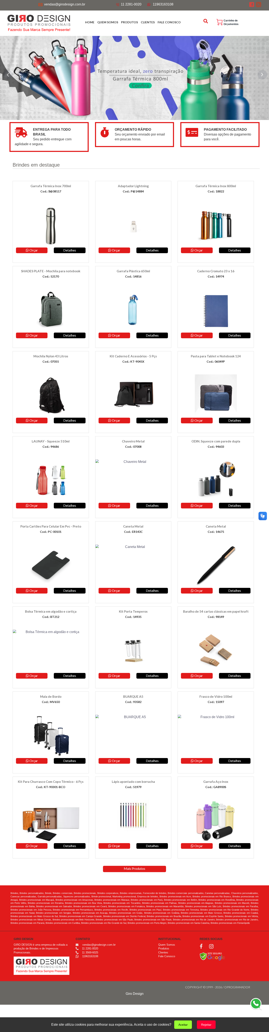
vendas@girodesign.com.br (64, 4)
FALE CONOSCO (169, 22)
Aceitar (183, 1024)
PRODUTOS (129, 22)
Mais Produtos (134, 868)
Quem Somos (166, 944)
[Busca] (206, 21)
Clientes (163, 952)
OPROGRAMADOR (237, 987)
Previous (6, 74)
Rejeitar (206, 1024)
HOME (89, 22)
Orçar (33, 250)
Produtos (163, 948)
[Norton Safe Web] (212, 956)
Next (262, 74)
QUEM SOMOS (107, 22)
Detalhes (69, 250)
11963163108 (163, 4)
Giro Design (135, 993)
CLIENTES (148, 22)
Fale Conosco (166, 956)
